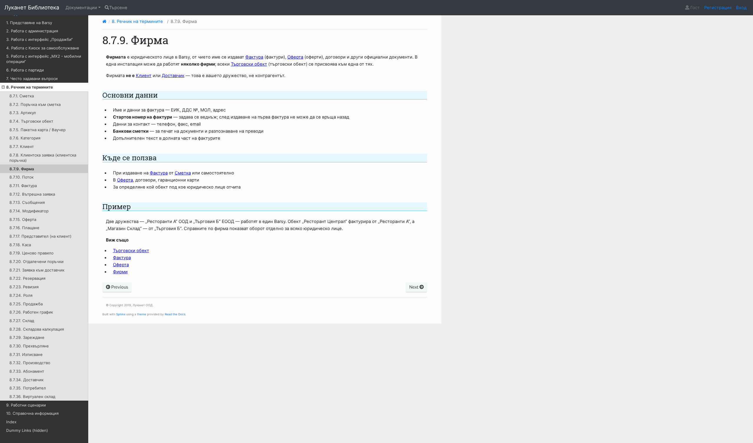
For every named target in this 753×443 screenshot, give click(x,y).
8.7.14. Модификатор (29, 211)
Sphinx (120, 314)
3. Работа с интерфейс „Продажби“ (39, 39)
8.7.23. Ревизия (24, 286)
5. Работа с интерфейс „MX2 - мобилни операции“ (43, 59)
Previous (119, 287)
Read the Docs (175, 314)
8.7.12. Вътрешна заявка (32, 194)
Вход (741, 7)
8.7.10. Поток (21, 177)
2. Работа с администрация (32, 31)
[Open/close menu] (3, 87)
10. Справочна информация (32, 413)
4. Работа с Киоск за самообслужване (42, 48)
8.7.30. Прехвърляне (29, 346)
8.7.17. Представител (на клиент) (40, 236)
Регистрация (718, 7)
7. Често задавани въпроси (32, 78)
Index (11, 421)
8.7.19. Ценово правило (31, 253)
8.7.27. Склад (21, 320)
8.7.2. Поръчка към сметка (35, 104)
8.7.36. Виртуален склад (32, 396)
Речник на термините (137, 21)
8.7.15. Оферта (22, 219)
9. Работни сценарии (26, 405)
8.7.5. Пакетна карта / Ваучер (37, 129)
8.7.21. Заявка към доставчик (36, 270)
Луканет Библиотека (31, 7)
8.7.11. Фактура (23, 185)
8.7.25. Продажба (26, 304)
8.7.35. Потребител (27, 388)
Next (414, 287)
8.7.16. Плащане (24, 227)
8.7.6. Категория (24, 138)
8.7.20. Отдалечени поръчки (36, 261)
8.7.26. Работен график (31, 312)
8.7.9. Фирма (21, 168)
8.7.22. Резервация (27, 278)
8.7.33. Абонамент (26, 371)
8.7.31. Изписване (26, 354)
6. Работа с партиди (25, 70)
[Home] (104, 21)
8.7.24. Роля (20, 295)
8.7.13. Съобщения (27, 202)
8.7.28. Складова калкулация (36, 329)
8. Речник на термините (29, 87)
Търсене (118, 7)
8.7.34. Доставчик (26, 379)
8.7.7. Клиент (21, 146)
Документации (81, 7)
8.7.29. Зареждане (26, 337)
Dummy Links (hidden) (27, 430)
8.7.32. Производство (29, 362)
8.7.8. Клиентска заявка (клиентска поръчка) (42, 158)
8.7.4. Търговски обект (31, 121)
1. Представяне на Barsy (29, 22)
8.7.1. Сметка (21, 96)
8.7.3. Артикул (22, 112)
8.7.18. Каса (20, 244)
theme (141, 314)
